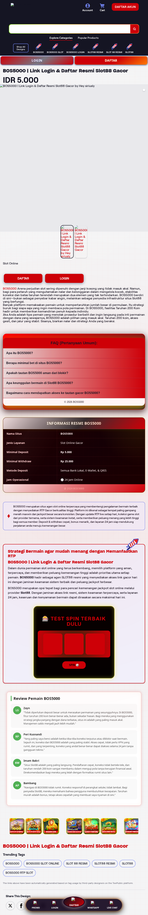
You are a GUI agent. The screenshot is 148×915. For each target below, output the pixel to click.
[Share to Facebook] (21, 905)
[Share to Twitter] (10, 905)
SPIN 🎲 (74, 665)
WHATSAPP (93, 907)
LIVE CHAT (112, 907)
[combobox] (69, 29)
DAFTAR (111, 60)
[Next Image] (145, 158)
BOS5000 (10, 288)
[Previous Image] (3, 158)
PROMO (36, 907)
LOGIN (37, 60)
